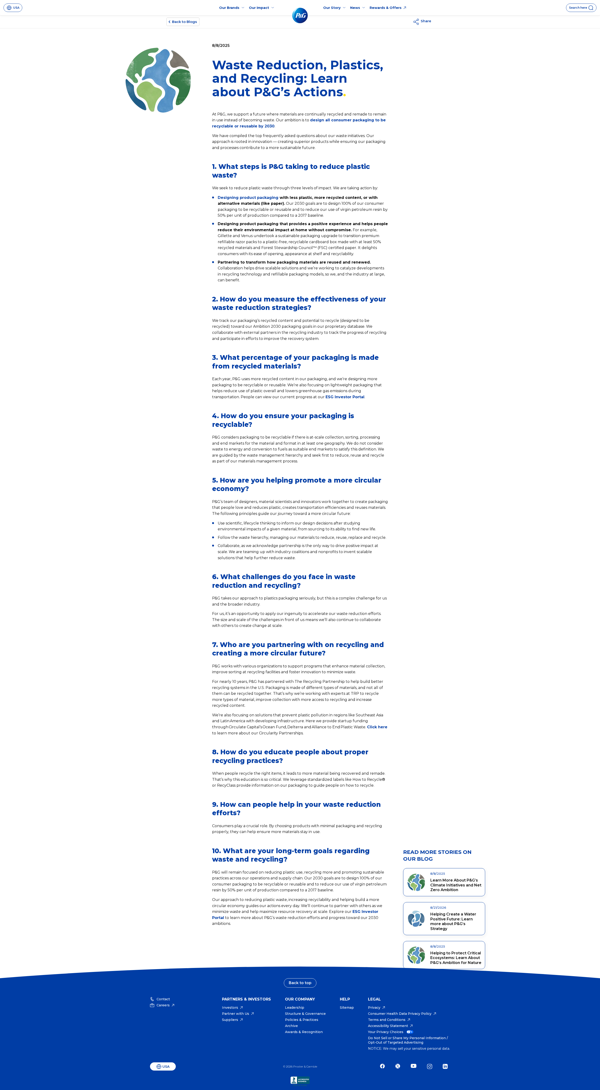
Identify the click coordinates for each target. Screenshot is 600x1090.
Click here (377, 727)
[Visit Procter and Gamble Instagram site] (431, 1066)
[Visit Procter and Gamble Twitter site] (398, 1066)
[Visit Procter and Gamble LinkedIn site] (446, 1066)
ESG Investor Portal (345, 397)
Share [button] (426, 21)
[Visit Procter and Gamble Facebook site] (383, 1066)
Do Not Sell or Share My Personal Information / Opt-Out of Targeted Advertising (408, 1040)
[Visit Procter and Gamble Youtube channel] (415, 1066)
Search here (578, 7)
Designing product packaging (248, 197)
